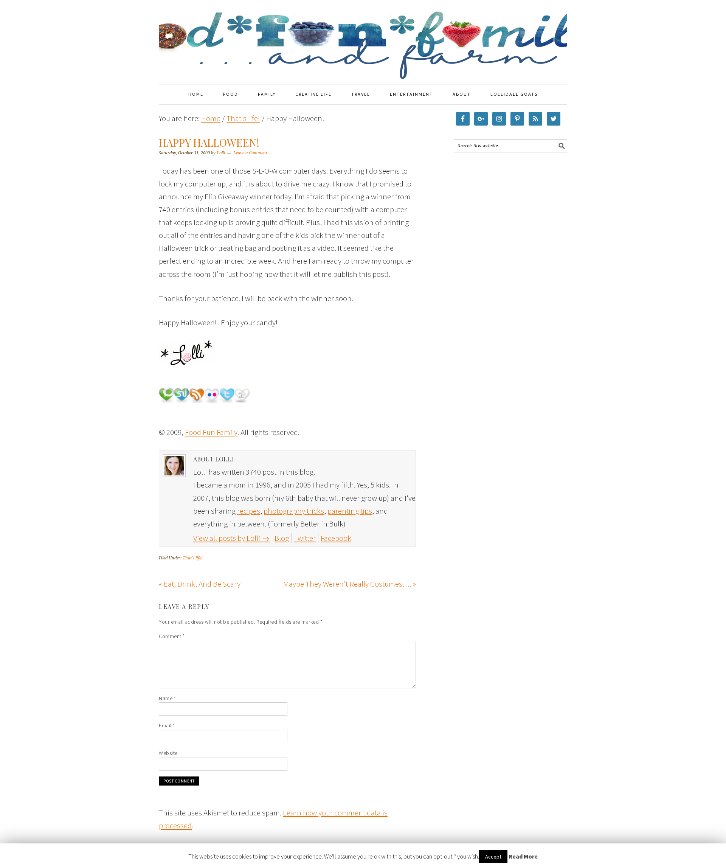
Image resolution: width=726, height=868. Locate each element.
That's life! (193, 558)
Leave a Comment (250, 153)
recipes (248, 511)
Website (168, 753)
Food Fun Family (363, 39)
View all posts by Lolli (231, 538)
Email (167, 725)
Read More (523, 856)
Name (167, 698)
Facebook (336, 538)
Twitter (305, 538)
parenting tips (349, 511)
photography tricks (294, 511)
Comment (172, 636)
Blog (282, 538)
